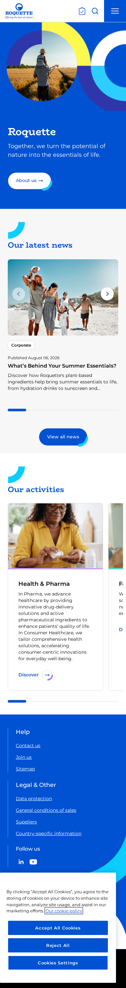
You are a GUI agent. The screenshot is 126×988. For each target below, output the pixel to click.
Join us (24, 757)
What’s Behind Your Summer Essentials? (62, 366)
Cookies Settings (58, 962)
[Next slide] (107, 293)
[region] (58, 928)
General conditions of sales (46, 810)
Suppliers (26, 822)
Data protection (34, 798)
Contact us (28, 745)
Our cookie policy (64, 910)
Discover (28, 675)
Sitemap (25, 769)
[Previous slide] (18, 293)
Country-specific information (48, 833)
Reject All (58, 945)
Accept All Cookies (57, 927)
